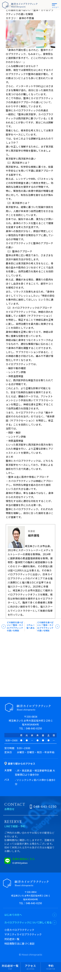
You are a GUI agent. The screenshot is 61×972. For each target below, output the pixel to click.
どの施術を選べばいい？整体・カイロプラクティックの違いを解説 (15, 626)
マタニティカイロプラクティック (23, 934)
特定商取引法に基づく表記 (19, 943)
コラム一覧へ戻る (30, 626)
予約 (50, 967)
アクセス (30, 967)
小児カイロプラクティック (19, 930)
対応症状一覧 (11, 939)
